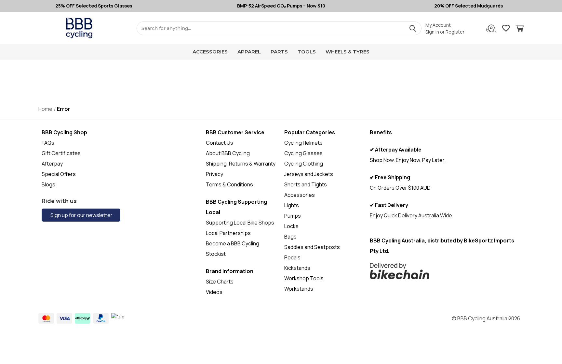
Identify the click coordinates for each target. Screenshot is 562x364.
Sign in (432, 32)
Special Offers (59, 174)
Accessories (210, 52)
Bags (290, 236)
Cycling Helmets (303, 142)
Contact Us (219, 142)
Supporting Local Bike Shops (240, 222)
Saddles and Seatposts (312, 247)
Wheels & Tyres (347, 52)
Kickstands (297, 267)
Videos (214, 292)
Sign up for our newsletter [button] (81, 215)
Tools (307, 52)
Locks (291, 226)
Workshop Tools (304, 278)
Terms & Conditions (229, 184)
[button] (445, 271)
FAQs (48, 142)
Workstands (298, 288)
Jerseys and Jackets (308, 174)
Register (455, 32)
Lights (291, 205)
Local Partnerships (228, 233)
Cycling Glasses (303, 153)
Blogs (48, 184)
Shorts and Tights (305, 184)
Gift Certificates (61, 153)
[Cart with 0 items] (519, 29)
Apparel (249, 52)
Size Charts (220, 281)
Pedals (292, 257)
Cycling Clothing (303, 163)
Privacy (214, 174)
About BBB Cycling (228, 153)
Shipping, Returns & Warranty (240, 163)
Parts (279, 52)
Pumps (292, 215)
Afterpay (52, 163)
